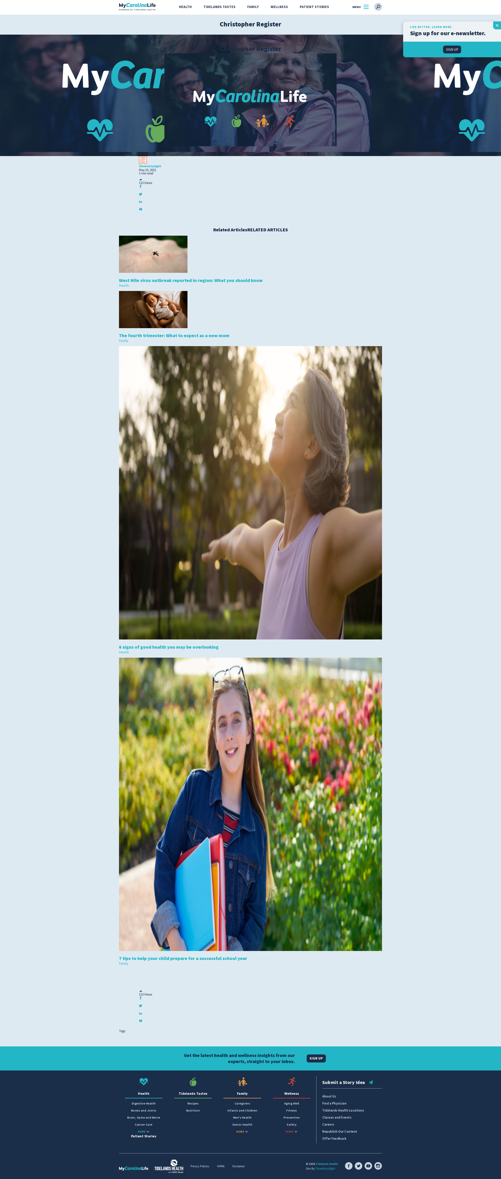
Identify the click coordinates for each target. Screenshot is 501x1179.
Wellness (279, 7)
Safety (291, 1124)
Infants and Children (242, 1110)
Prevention (292, 1117)
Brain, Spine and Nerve (143, 1117)
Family (253, 7)
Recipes (193, 1103)
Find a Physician (334, 1103)
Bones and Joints (143, 1110)
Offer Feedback (334, 1138)
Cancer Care (143, 1124)
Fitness (291, 1110)
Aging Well (291, 1103)
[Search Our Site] (378, 7)
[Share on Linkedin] (140, 201)
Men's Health (242, 1117)
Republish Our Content (339, 1131)
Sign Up (316, 1058)
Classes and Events (336, 1117)
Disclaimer (238, 1166)
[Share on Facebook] (140, 186)
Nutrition (193, 1110)
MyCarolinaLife (137, 7)
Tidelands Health (327, 1164)
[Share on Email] (140, 209)
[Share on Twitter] (140, 194)
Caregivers (242, 1103)
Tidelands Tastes (220, 7)
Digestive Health (144, 1103)
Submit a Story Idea (343, 1082)
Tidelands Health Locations (343, 1110)
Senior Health (242, 1124)
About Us (329, 1096)
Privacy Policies (199, 1166)
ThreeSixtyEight (325, 1168)
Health (185, 7)
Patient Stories (314, 7)
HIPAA (220, 1166)
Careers (328, 1124)
